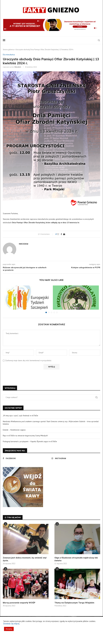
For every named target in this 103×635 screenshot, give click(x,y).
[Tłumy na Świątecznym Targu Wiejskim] (77, 584)
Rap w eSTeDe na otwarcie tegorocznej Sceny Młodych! (25, 435)
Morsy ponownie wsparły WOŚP (19, 602)
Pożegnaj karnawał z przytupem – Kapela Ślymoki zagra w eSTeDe (30, 441)
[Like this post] (58, 234)
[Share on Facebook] (61, 234)
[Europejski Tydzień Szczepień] (27, 300)
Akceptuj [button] (9, 629)
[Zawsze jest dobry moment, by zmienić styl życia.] (26, 539)
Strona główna (8, 49)
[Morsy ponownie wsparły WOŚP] (26, 584)
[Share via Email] (64, 234)
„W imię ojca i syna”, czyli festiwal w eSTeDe (20, 415)
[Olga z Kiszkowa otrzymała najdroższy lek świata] (77, 539)
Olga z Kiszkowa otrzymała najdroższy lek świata (76, 559)
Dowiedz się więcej (11, 623)
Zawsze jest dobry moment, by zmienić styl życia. (24, 559)
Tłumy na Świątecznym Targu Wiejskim (74, 602)
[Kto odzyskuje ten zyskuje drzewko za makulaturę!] (76, 300)
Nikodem (17, 67)
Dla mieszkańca (9, 55)
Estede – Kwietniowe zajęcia (14, 430)
